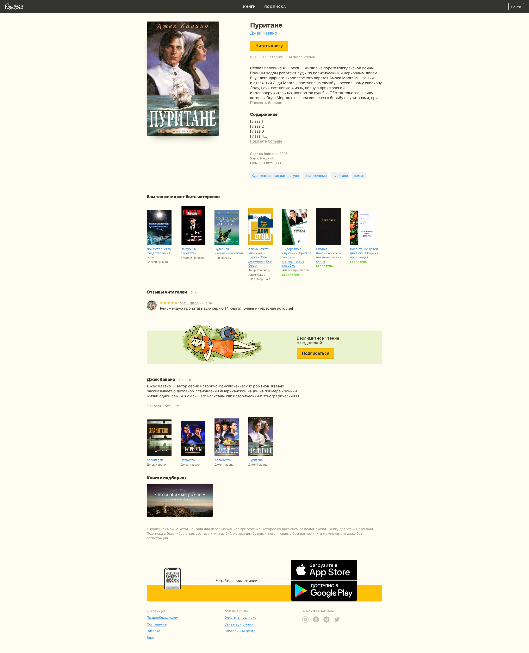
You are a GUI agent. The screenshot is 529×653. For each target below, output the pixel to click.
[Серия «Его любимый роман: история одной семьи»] (180, 500)
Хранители (155, 460)
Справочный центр (239, 631)
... (260, 266)
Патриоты (188, 460)
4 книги (169, 379)
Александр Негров (295, 270)
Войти (516, 7)
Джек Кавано (263, 33)
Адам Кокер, (257, 274)
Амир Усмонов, (259, 270)
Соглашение (157, 624)
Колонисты (222, 460)
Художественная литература (275, 176)
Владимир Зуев (259, 279)
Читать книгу (269, 45)
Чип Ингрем (223, 257)
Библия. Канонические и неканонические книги (328, 255)
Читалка (153, 631)
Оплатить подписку (240, 617)
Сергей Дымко (157, 262)
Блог (150, 637)
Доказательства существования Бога (159, 253)
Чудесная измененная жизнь (228, 251)
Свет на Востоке (264, 154)
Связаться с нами (239, 624)
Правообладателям (162, 617)
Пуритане (255, 460)
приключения (316, 176)
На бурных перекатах (189, 251)
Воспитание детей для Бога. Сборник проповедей (364, 253)
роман (359, 176)
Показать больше (266, 103)
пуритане (340, 176)
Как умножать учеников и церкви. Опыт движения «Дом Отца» (260, 257)
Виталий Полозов (193, 257)
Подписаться (315, 353)
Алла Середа (189, 302)
